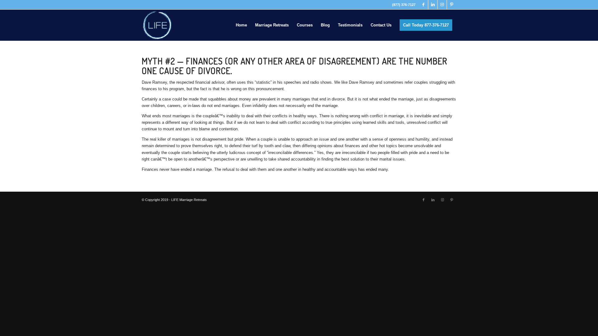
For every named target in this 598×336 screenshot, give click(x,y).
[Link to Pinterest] (451, 4)
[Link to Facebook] (423, 4)
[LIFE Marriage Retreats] (157, 25)
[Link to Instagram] (442, 4)
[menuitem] (241, 25)
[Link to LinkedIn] (432, 4)
